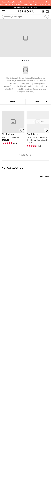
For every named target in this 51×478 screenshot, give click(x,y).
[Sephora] (26, 11)
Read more (44, 176)
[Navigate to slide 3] (27, 60)
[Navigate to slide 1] (22, 60)
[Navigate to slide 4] (29, 60)
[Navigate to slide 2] (24, 60)
